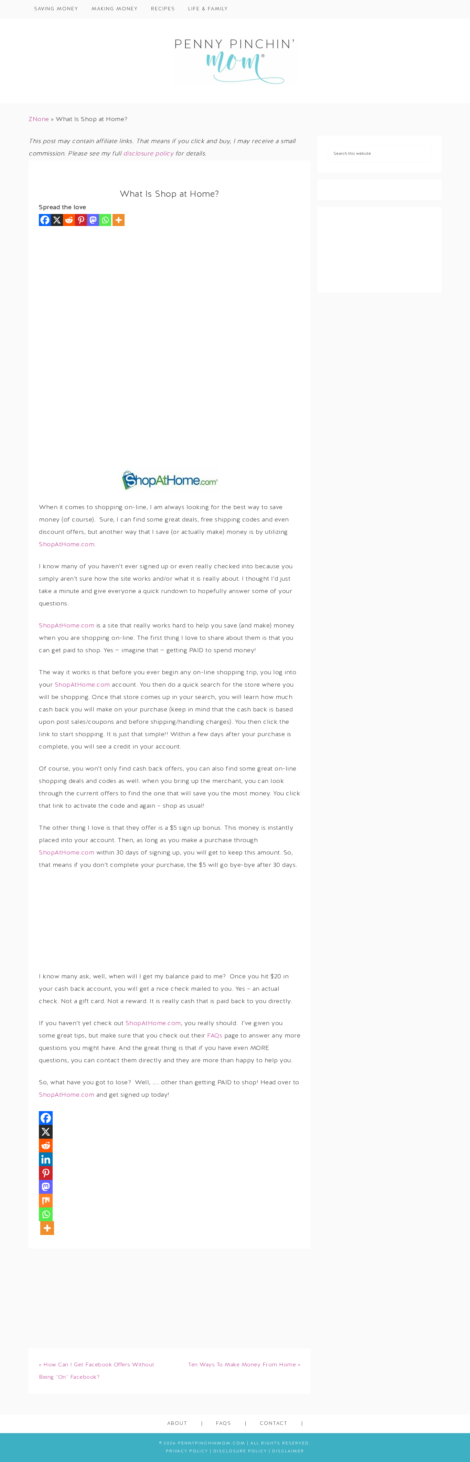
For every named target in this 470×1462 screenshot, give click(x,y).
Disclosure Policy (240, 1451)
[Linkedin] (46, 1159)
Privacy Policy (187, 1451)
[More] (118, 220)
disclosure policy (148, 154)
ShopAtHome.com (66, 544)
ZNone (39, 119)
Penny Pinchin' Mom (235, 61)
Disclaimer (288, 1451)
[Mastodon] (93, 220)
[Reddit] (69, 220)
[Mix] (46, 1200)
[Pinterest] (81, 220)
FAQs (214, 1036)
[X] (57, 220)
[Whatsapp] (105, 220)
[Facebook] (45, 220)
